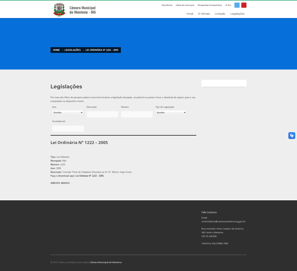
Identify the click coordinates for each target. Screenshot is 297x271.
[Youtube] (243, 5)
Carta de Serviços (185, 5)
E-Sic (228, 5)
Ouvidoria (167, 5)
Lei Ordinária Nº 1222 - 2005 (90, 176)
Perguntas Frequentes (210, 5)
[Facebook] (237, 5)
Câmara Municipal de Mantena (106, 262)
